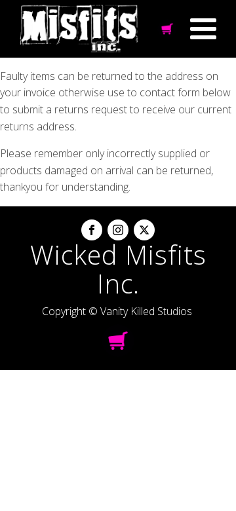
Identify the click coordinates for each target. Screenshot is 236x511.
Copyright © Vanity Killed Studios (117, 311)
